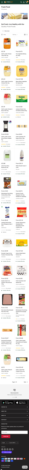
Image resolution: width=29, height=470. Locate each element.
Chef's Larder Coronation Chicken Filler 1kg (7, 82)
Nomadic (3, 256)
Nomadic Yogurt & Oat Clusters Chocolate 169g (7, 254)
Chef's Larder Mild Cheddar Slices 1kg (20, 370)
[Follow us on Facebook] (2, 449)
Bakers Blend (19, 85)
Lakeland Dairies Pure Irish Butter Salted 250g (21, 109)
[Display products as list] (27, 34)
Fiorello (18, 229)
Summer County (19, 198)
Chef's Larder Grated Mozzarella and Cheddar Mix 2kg (21, 342)
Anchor (18, 256)
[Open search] (21, 2)
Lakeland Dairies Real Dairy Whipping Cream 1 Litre (6, 224)
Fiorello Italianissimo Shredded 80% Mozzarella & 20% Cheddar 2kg (20, 225)
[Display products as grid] (24, 34)
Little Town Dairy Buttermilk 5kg (5, 166)
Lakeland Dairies (20, 112)
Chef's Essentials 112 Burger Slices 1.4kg (20, 137)
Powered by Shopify (5, 467)
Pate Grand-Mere (5, 313)
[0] (26, 2)
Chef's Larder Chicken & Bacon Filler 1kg (6, 109)
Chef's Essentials (20, 140)
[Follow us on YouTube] (12, 449)
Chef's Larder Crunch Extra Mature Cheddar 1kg (6, 138)
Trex (17, 57)
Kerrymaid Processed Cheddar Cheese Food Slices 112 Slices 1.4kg (6, 342)
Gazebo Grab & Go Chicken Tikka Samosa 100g (6, 282)
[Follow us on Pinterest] (10, 449)
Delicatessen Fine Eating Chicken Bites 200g (7, 194)
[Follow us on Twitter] (5, 449)
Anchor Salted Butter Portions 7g (20, 254)
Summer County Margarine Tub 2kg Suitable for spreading (21, 195)
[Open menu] (2, 2)
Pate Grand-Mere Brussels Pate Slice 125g (7, 310)
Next (25, 382)
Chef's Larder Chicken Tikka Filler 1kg (6, 54)
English (3, 442)
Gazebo (3, 285)
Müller (17, 169)
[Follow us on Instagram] (7, 449)
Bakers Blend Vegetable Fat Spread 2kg (21, 82)
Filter (4, 34)
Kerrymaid (3, 227)
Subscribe (5, 436)
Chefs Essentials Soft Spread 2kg (21, 281)
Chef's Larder (4, 57)
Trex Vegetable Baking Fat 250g (21, 54)
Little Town (4, 169)
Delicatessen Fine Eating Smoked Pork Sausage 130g (21, 311)
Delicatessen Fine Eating (5, 197)
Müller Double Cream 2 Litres (21, 166)
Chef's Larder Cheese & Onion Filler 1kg (6, 370)
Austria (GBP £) (12, 442)
